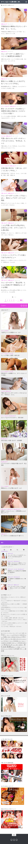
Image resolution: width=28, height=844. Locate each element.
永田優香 (8, 643)
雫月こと (22, 649)
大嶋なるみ (7, 637)
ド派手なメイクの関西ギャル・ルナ (11, 332)
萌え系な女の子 (12, 415)
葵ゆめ (3, 649)
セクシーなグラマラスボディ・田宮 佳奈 (12, 417)
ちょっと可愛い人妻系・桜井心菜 (10, 355)
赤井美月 (6, 649)
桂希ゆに (20, 641)
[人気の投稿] (11, 549)
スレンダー (15, 633)
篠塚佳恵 (14, 645)
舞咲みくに (14, 647)
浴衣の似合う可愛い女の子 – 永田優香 (11, 440)
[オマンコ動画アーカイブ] (26, 305)
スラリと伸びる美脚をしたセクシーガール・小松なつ (14, 619)
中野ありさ (8, 635)
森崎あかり (24, 641)
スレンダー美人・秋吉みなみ (8, 626)
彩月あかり (7, 641)
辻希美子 (10, 649)
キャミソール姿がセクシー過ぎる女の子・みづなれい (14, 600)
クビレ (10, 633)
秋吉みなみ (8, 645)
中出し (3, 635)
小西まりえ (7, 639)
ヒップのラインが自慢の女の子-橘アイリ (12, 535)
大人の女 (3, 136)
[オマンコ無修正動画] (21, 305)
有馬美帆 (15, 641)
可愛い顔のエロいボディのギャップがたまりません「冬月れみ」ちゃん (13, 141)
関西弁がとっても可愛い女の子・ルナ (11, 488)
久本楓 (12, 635)
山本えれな (19, 639)
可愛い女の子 (4, 193)
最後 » (21, 300)
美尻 (4, 647)
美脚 (9, 647)
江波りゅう (14, 643)
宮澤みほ (18, 637)
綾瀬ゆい (21, 645)
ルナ (20, 633)
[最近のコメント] (17, 549)
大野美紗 (13, 637)
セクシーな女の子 (5, 106)
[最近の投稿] (4, 549)
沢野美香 (20, 643)
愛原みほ (11, 641)
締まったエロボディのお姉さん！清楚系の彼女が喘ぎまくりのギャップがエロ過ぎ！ (13, 111)
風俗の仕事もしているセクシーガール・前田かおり (13, 597)
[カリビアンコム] (24, 305)
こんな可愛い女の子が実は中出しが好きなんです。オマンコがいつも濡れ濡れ (13, 227)
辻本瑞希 (16, 649)
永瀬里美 (3, 643)
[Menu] (26, 2)
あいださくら (4, 633)
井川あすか (16, 635)
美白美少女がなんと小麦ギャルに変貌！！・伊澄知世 (14, 604)
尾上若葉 (13, 639)
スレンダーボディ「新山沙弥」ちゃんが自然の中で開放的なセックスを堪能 (13, 285)
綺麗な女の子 (4, 24)
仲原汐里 (22, 635)
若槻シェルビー (21, 647)
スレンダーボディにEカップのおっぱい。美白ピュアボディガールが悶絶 (14, 198)
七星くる (23, 633)
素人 (17, 645)
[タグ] (23, 549)
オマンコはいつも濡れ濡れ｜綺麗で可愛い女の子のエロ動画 (11, 2)
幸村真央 (23, 639)
